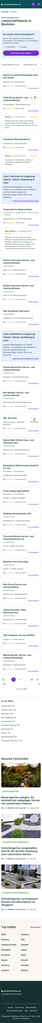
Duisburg (5, 970)
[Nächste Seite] (38, 684)
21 (38, 680)
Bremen (4, 960)
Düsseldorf (5, 950)
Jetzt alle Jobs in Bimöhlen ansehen (26, 201)
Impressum (33, 1010)
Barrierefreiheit (31, 1007)
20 (32, 680)
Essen (23, 955)
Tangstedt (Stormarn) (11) (11, 740)
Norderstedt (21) (8, 721)
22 (4, 684)
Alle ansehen (35, 927)
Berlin (3, 934)
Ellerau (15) (5, 733)
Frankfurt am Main (8, 944)
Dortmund (5, 955)
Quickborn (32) (7, 714)
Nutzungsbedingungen (15, 1010)
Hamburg (25, 934)
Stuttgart (24, 944)
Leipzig (24, 950)
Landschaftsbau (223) (10, 65)
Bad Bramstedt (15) (9, 737)
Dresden (24, 960)
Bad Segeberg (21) (8, 717)
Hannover (5, 965)
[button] (33, 4)
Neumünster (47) (8, 706)
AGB (26, 1010)
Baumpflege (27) (30, 65)
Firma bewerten (33, 88)
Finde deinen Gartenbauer (21, 53)
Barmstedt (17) (7, 729)
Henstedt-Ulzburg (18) (10, 725)
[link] (21, 82)
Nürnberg (25, 965)
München (5, 939)
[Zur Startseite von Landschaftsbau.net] (11, 4)
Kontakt (10, 1007)
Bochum (24, 970)
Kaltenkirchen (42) (8, 710)
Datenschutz (19, 1007)
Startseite (4, 12)
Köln (23, 939)
